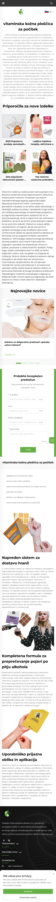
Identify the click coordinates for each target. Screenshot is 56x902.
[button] (18, 363)
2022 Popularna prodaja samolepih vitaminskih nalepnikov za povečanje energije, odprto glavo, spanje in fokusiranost (14, 143)
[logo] (21, 11)
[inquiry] (52, 440)
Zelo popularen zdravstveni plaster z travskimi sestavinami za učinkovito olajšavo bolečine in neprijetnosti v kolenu (14, 178)
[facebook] (4, 840)
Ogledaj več (10, 354)
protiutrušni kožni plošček (18, 481)
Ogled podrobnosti (14, 126)
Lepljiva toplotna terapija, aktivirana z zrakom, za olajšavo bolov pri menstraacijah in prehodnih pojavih (42, 143)
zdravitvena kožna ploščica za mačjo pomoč (26, 486)
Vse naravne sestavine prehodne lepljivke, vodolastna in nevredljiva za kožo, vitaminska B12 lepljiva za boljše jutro (42, 178)
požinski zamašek (14, 492)
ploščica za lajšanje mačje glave (20, 497)
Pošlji (28, 449)
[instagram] (9, 840)
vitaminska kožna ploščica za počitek (23, 502)
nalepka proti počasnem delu (19, 476)
